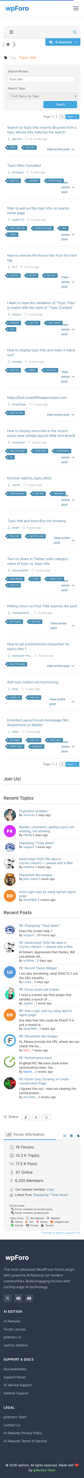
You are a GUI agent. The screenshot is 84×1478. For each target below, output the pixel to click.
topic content (54, 322)
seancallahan (20, 570)
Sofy (26, 1050)
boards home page (43, 228)
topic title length (17, 450)
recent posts (40, 450)
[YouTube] (18, 1298)
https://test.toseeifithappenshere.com (37, 397)
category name (55, 578)
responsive (37, 746)
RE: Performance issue (35, 1058)
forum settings (55, 180)
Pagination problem (33, 811)
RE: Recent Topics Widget (38, 968)
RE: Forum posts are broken (39, 989)
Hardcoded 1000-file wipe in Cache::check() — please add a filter (46, 861)
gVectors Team (15, 1417)
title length (15, 740)
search (12, 147)
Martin (27, 1071)
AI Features (12, 1321)
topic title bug (16, 412)
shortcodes (58, 493)
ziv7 (14, 267)
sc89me (28, 867)
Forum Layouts (15, 1329)
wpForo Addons (16, 1345)
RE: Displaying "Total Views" (39, 925)
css (11, 457)
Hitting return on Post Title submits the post (42, 606)
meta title (14, 275)
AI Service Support (18, 1385)
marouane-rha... (22, 655)
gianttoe (17, 139)
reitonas (29, 815)
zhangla (17, 361)
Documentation (15, 1369)
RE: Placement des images (38, 1036)
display (32, 370)
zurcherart (18, 442)
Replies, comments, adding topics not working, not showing (46, 829)
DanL (15, 689)
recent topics (55, 740)
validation (14, 322)
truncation (33, 180)
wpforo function (17, 493)
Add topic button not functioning (32, 682)
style (12, 329)
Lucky (27, 982)
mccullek (29, 1097)
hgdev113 (18, 219)
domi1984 (30, 900)
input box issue (36, 536)
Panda (27, 835)
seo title (32, 275)
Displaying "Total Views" (36, 843)
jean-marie (30, 879)
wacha (16, 485)
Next (70, 116)
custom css (51, 370)
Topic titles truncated (24, 165)
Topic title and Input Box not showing (36, 521)
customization (62, 450)
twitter (36, 578)
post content (15, 621)
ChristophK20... (21, 613)
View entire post (58, 149)
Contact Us (12, 1425)
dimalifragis (19, 404)
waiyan (16, 314)
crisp (50, 1189)
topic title (30, 147)
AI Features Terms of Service (25, 1441)
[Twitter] (8, 1298)
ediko (15, 731)
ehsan (15, 527)
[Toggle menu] (75, 8)
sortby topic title (17, 228)
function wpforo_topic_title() (29, 478)
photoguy (18, 172)
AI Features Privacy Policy (23, 1433)
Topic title (14, 536)
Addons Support (16, 1393)
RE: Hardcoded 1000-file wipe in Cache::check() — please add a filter (46, 945)
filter (64, 228)
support (28, 847)
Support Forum (15, 1377)
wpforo (13, 234)
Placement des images (35, 875)
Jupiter (28, 1003)
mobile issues (16, 746)
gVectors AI (12, 1337)
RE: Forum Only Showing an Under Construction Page (44, 1081)
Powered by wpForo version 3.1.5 (60, 1232)
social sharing (16, 578)
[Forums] (8, 44)
